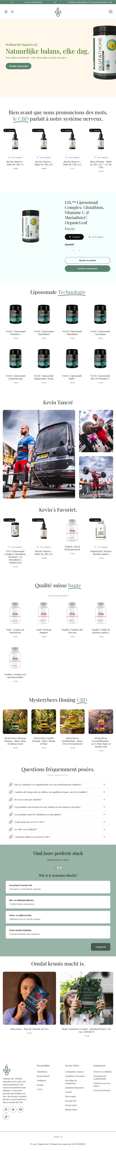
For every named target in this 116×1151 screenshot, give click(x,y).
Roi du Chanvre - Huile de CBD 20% (72, 163)
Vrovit (39, 1089)
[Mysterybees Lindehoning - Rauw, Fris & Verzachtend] (72, 721)
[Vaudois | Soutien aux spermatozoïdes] (15, 658)
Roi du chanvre (43, 1076)
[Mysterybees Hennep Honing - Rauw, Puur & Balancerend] (15, 721)
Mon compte (70, 1096)
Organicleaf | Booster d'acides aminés (101, 552)
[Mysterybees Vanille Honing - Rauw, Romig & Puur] (43, 721)
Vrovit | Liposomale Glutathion (72, 333)
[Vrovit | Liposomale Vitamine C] (16, 314)
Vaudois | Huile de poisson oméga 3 (101, 631)
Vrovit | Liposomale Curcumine (100, 333)
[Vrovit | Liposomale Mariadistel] (44, 314)
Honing (40, 1085)
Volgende (100, 946)
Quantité (69, 244)
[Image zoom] (30, 227)
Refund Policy (71, 1109)
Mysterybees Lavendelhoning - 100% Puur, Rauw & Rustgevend (101, 742)
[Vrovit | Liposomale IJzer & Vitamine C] (100, 359)
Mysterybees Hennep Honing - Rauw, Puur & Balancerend (15, 741)
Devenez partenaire (101, 1090)
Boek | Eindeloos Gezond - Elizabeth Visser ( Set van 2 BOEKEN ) (86, 1030)
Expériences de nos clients (101, 1084)
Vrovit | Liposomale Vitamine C (16, 333)
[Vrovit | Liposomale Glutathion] (72, 314)
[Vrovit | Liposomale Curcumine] (100, 314)
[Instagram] (6, 1109)
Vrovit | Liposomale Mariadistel (44, 333)
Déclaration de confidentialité (99, 1077)
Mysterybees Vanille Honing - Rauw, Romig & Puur (43, 741)
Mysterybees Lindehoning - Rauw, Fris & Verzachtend (72, 741)
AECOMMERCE (79, 1144)
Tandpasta (41, 1080)
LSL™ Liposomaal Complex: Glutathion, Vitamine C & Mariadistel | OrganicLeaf (15, 557)
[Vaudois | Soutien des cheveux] (72, 613)
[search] (12, 11)
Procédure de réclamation (71, 1081)
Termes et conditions (102, 1071)
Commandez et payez (74, 1071)
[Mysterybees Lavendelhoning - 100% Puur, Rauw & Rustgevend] (101, 721)
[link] (67, 595)
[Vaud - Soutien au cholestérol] (15, 613)
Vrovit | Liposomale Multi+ (72, 377)
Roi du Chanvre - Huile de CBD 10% (44, 163)
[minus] (68, 250)
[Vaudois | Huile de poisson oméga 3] (101, 613)
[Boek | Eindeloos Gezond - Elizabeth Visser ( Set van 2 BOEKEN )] (86, 998)
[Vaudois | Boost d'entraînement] (72, 530)
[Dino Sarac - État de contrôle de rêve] (29, 998)
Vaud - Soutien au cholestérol (15, 631)
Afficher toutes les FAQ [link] (57, 775)
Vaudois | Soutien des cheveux (72, 631)
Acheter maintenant (87, 268)
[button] (87, 260)
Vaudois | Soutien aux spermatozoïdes (15, 676)
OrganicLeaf (43, 1144)
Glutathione (42, 1071)
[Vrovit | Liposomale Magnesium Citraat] (44, 359)
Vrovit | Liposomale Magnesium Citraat (44, 377)
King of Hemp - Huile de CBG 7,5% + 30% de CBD (101, 164)
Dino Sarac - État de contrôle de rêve (29, 1028)
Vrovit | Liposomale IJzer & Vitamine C (100, 377)
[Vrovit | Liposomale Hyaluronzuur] (16, 359)
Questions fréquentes (74, 1087)
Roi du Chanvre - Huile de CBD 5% (15, 163)
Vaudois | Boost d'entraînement (72, 548)
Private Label (71, 1105)
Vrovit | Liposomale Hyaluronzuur (16, 377)
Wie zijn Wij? (70, 1101)
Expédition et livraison (75, 1076)
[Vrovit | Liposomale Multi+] (72, 359)
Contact (68, 1092)
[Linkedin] (13, 1109)
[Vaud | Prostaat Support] (43, 613)
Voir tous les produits (57, 595)
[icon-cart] (6, 11)
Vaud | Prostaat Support (43, 631)
